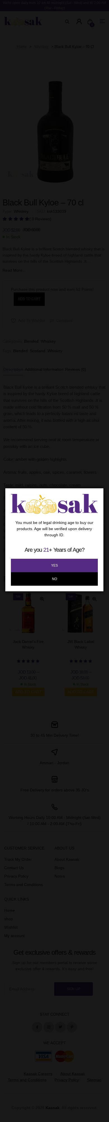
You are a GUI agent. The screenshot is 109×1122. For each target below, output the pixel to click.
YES (54, 565)
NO (54, 579)
